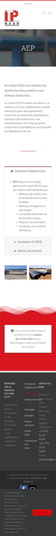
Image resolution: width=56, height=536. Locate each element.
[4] (40, 272)
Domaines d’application (29, 385)
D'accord (42, 512)
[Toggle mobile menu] (50, 12)
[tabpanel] (28, 206)
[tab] (28, 170)
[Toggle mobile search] (43, 12)
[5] (16, 272)
